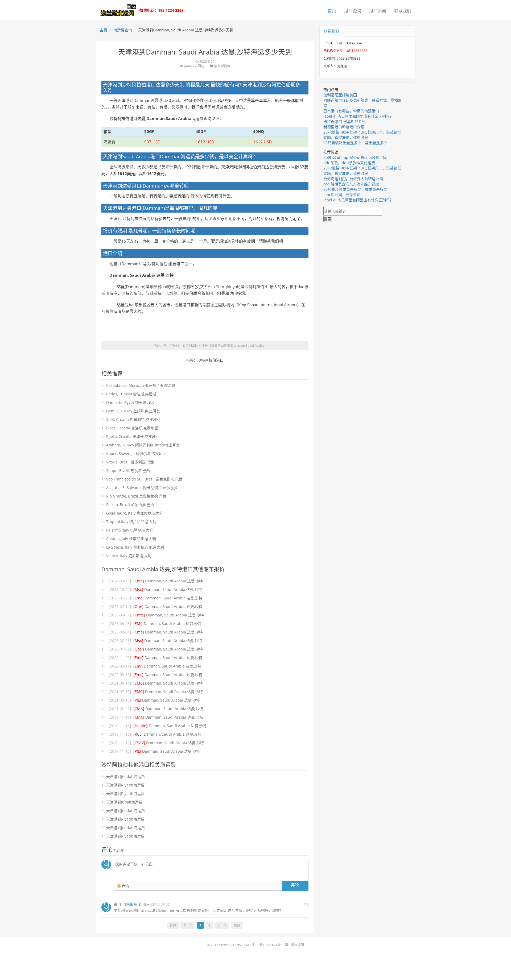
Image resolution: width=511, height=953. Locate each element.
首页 (332, 11)
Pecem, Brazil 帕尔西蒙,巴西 (130, 504)
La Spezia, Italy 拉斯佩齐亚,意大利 (135, 547)
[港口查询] (117, 9)
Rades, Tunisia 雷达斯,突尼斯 (131, 393)
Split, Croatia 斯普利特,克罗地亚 (133, 419)
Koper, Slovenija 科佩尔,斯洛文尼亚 (136, 453)
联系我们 (402, 11)
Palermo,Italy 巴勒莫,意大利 (129, 530)
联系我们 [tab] (331, 31)
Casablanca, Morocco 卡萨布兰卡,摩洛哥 (140, 385)
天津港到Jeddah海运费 (125, 776)
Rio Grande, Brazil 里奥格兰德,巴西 (136, 496)
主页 (103, 29)
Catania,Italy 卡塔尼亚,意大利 (131, 538)
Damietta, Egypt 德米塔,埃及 (130, 402)
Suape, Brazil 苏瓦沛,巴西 (128, 470)
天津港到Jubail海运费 (124, 802)
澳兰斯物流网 (294, 945)
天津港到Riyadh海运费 (125, 785)
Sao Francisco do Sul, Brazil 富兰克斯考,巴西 (144, 479)
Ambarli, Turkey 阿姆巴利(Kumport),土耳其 (143, 445)
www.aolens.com (234, 945)
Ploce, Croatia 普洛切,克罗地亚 (132, 427)
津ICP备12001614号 (266, 945)
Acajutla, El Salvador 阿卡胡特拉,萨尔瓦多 (142, 487)
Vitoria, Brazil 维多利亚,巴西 (130, 462)
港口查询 (352, 11)
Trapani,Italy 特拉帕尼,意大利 (131, 521)
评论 (295, 885)
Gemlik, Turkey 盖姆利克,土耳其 (133, 410)
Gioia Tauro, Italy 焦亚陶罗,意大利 (134, 513)
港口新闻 (377, 11)
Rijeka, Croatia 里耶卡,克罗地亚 (132, 436)
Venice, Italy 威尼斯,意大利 (128, 555)
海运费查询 (122, 29)
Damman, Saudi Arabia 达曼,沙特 (168, 580)
